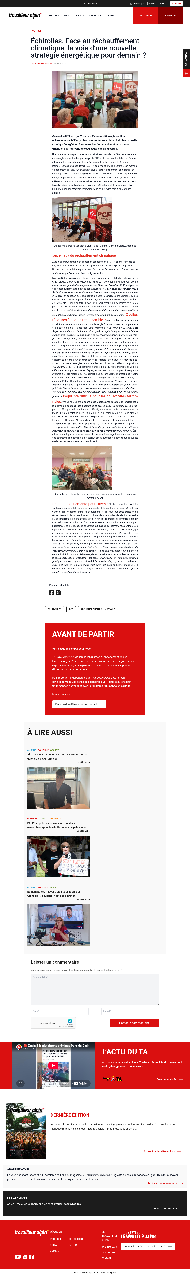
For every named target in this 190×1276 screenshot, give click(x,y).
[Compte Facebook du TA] (31, 1257)
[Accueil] (24, 16)
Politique (36, 31)
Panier (152, 3)
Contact (106, 1258)
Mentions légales (108, 1272)
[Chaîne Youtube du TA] (18, 1257)
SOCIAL (67, 15)
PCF (71, 609)
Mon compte (138, 3)
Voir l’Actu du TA (167, 1079)
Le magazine (170, 15)
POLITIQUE (54, 15)
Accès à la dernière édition (159, 1151)
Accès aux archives (165, 1208)
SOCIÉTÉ (80, 15)
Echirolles (54, 609)
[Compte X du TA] (25, 1257)
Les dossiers (145, 15)
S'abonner (176, 3)
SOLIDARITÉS (94, 15)
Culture (31, 750)
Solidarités (56, 819)
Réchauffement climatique (98, 609)
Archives (164, 3)
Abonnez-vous (109, 1247)
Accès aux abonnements (162, 1183)
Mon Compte (108, 1252)
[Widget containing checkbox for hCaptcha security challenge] (53, 1023)
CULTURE (110, 15)
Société (54, 750)
